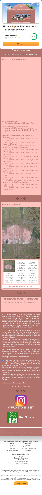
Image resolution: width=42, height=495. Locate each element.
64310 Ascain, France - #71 (14, 167)
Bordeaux (21, 456)
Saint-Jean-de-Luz (12, 450)
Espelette (28, 443)
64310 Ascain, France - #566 (14, 170)
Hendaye (12, 449)
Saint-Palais (28, 450)
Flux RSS (12, 471)
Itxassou (28, 445)
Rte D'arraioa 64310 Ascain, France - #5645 (19, 146)
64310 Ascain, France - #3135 (15, 142)
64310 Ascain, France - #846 (14, 139)
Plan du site (25, 470)
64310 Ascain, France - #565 (14, 153)
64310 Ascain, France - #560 (14, 184)
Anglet (12, 443)
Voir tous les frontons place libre (15, 383)
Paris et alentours (21, 463)
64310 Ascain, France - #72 (14, 156)
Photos (18, 54)
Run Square (26, 417)
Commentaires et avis (29, 54)
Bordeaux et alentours (21, 458)
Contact (7, 471)
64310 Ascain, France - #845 (14, 177)
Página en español (31, 471)
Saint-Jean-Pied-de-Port (28, 449)
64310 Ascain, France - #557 (14, 163)
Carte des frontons (34, 470)
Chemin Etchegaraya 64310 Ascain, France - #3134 (22, 181)
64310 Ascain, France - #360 (14, 188)
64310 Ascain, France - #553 (14, 149)
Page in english (20, 471)
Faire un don (21, 483)
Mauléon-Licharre (28, 447)
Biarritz (12, 447)
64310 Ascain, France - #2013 (15, 160)
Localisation (9, 54)
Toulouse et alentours (21, 461)
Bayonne (12, 445)
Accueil (19, 470)
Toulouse (21, 460)
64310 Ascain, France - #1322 (15, 174)
